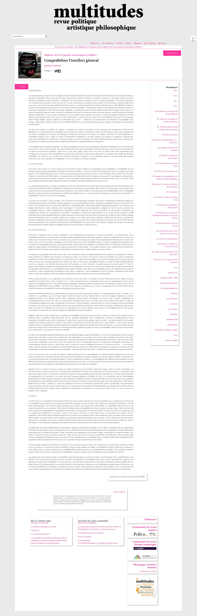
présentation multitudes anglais (166, 330)
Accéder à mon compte (148, 571)
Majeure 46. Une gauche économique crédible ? (122, 47)
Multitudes (174, 314)
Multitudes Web (172, 319)
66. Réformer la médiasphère (167, 239)
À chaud (119, 43)
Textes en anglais (171, 340)
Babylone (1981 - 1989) (169, 278)
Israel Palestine (172, 299)
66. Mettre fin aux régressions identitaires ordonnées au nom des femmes (165, 215)
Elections (174, 293)
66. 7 (176, 101)
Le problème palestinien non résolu (43, 527)
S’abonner (94, 43)
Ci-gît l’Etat (35, 530)
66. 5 (176, 90)
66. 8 (176, 106)
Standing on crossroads (39, 523)
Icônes (129, 43)
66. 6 (176, 96)
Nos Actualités (172, 325)
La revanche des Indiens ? (40, 534)
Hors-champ (150, 43)
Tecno (175, 335)
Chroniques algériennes (169, 288)
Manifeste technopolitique (87, 523)
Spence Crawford (52, 66)
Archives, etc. (173, 272)
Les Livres (174, 304)
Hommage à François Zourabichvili (90, 533)
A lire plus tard (171, 53)
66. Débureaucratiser (170, 135)
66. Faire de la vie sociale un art (166, 171)
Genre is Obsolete (84, 537)
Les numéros (108, 43)
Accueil (58, 47)
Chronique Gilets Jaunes (169, 283)
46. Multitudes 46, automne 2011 (88, 47)
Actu (176, 267)
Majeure (138, 43)
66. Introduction (172, 192)
